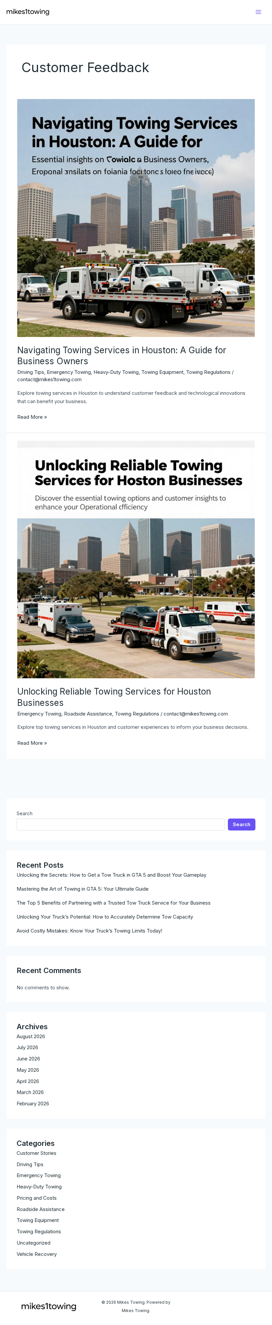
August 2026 (31, 1036)
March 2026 (30, 1092)
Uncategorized (33, 1243)
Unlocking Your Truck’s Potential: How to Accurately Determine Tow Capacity (105, 917)
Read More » (32, 417)
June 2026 (28, 1058)
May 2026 (28, 1070)
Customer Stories (36, 1153)
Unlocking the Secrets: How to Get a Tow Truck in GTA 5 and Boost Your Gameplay (111, 875)
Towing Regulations (39, 1231)
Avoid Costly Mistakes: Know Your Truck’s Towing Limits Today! (89, 931)
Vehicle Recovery (37, 1254)
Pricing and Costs (37, 1198)
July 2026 (27, 1047)
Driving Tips (30, 1164)
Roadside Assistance (41, 1209)
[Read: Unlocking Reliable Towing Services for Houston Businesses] (136, 559)
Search (25, 813)
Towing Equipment (38, 1220)
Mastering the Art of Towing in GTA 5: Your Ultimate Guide (83, 889)
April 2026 (28, 1081)
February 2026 (33, 1103)
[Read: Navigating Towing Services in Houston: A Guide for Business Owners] (136, 217)
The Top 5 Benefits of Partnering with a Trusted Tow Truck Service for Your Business (114, 903)
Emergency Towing (39, 1175)
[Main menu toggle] (258, 12)
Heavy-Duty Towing (39, 1186)
